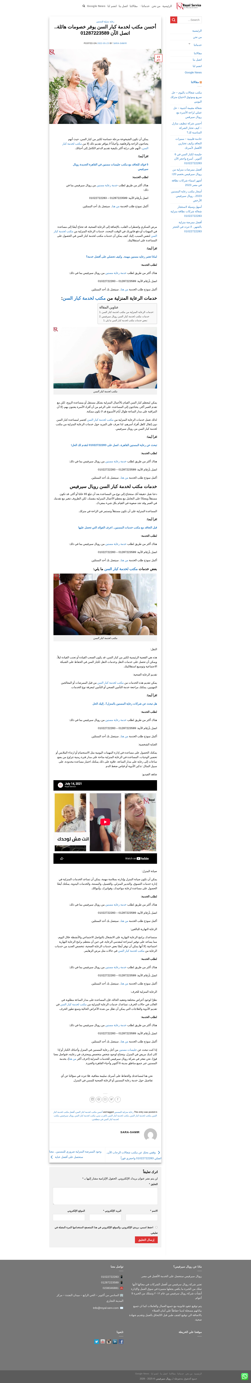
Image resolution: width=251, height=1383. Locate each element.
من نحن (156, 6)
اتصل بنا (123, 6)
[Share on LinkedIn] (92, 1099)
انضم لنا (111, 6)
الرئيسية (167, 6)
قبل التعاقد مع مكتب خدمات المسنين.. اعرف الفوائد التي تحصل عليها (117, 527)
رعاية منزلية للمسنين (105, 22)
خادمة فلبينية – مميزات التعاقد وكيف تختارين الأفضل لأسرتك (188, 143)
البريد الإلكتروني (112, 1210)
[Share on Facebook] (118, 1099)
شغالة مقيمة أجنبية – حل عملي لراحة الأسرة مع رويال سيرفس (187, 112)
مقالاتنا (134, 6)
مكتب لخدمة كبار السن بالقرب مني (113, 1115)
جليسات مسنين (128, 1049)
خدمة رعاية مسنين (107, 185)
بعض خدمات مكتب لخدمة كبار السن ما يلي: (126, 320)
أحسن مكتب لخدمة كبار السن (89, 1112)
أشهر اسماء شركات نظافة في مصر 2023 (187, 183)
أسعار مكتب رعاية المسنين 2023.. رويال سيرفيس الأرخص (186, 196)
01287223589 (110, 1282)
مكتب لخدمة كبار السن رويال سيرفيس (77, 1115)
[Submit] (173, 19)
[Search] (84, 6)
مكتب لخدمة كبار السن (85, 298)
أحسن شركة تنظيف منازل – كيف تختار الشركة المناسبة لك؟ (187, 128)
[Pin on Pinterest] (99, 1099)
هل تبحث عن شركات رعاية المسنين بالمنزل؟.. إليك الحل (125, 703)
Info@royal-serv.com (106, 1307)
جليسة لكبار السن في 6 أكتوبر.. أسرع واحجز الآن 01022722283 (188, 159)
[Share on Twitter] (111, 1099)
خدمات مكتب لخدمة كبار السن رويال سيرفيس (125, 316)
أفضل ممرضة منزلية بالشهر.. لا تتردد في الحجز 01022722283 (187, 227)
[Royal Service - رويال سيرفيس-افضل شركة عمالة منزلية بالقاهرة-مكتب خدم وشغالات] (189, 6)
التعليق (153, 1184)
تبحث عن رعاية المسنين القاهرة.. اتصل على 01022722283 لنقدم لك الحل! (114, 445)
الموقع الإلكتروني (76, 1210)
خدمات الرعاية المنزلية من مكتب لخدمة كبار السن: (128, 312)
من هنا (116, 206)
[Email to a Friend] (105, 1099)
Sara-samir (120, 43)
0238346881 (111, 1288)
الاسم (154, 1210)
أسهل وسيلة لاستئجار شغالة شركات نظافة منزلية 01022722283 (186, 211)
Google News (96, 6)
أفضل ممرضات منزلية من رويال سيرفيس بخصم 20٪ (187, 172)
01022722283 (110, 1276)
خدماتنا (146, 6)
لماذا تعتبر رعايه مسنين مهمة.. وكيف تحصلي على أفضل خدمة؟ (121, 256)
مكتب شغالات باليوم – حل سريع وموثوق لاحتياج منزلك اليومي (186, 97)
